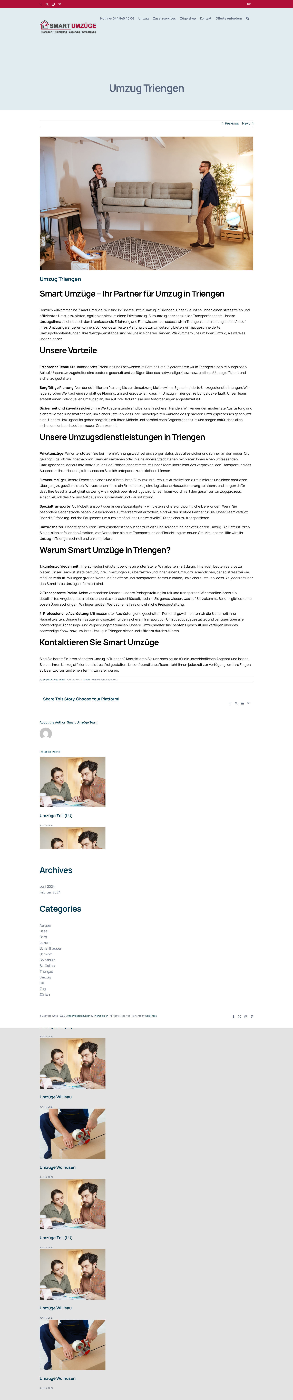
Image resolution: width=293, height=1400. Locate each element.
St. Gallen (47, 965)
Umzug (45, 977)
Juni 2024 (47, 886)
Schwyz (46, 954)
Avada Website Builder (78, 1015)
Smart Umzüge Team (54, 679)
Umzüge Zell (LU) (56, 815)
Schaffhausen (51, 948)
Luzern (86, 679)
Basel (44, 931)
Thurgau (46, 971)
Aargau (45, 925)
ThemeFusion (101, 1015)
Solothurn (47, 960)
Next (246, 123)
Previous (232, 123)
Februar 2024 (50, 892)
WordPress (151, 1015)
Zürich (45, 994)
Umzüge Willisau (56, 1097)
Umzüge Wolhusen (57, 1167)
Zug (43, 988)
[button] (247, 18)
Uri (42, 983)
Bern (43, 937)
